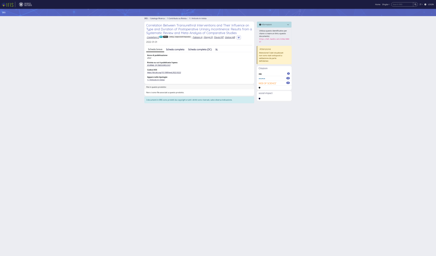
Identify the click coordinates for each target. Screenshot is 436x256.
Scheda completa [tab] (175, 49)
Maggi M (208, 37)
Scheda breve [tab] (155, 49)
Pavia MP (219, 37)
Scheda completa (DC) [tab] (200, 49)
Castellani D (153, 37)
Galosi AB (230, 37)
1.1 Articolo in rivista (197, 18)
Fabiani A (197, 37)
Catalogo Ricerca (157, 18)
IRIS (146, 18)
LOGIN (431, 4)
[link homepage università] (25, 4)
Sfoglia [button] (385, 4)
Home (377, 4)
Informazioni (266, 24)
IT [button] (420, 4)
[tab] (217, 49)
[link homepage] (8, 4)
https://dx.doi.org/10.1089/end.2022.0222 (164, 72)
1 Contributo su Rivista (177, 18)
